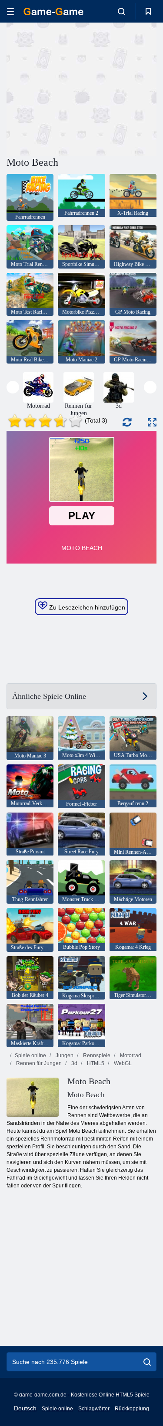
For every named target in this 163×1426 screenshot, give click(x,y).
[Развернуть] (152, 422)
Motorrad (130, 1055)
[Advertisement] (80, 88)
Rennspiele (96, 1055)
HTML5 (95, 1063)
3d (73, 1063)
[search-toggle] (121, 11)
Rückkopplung (132, 1409)
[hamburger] (10, 11)
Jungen (63, 1055)
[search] (147, 1361)
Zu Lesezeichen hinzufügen (86, 607)
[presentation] (13, 387)
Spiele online (30, 1055)
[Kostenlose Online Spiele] (53, 11)
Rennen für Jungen (38, 1063)
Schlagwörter (94, 1409)
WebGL (122, 1063)
